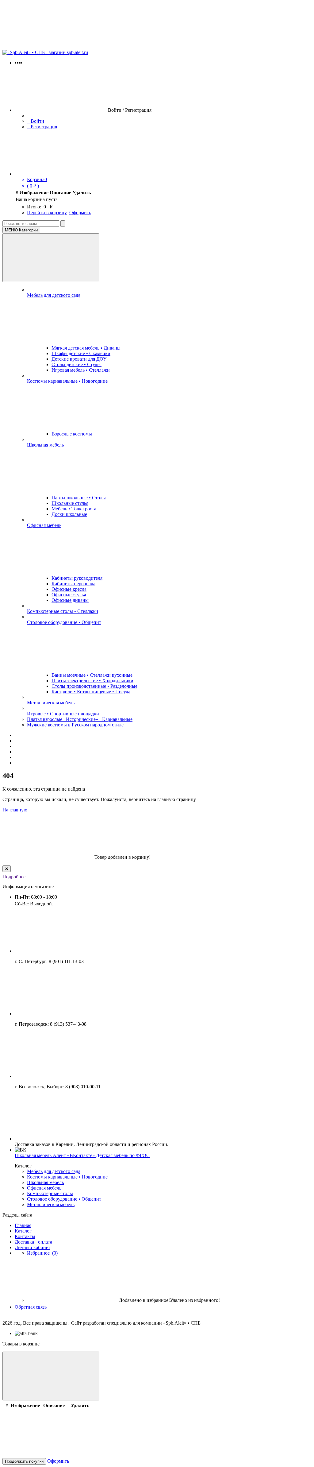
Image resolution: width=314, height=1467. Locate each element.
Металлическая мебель (51, 702)
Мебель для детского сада (53, 295)
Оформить (80, 212)
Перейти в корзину (47, 212)
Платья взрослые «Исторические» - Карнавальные (79, 719)
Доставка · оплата (33, 1241)
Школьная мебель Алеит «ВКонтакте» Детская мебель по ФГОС (82, 1155)
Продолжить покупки (24, 1461)
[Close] (50, 1376)
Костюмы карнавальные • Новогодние (67, 381)
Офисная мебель (44, 525)
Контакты (25, 1236)
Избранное (42, 1253)
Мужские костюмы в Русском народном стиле (75, 724)
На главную (14, 809)
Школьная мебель (45, 444)
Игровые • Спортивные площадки (63, 713)
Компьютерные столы (50, 1193)
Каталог (23, 1230)
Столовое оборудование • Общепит (64, 622)
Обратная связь (31, 1307)
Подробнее (13, 876)
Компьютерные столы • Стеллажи (62, 611)
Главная (23, 1225)
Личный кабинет (32, 1247)
